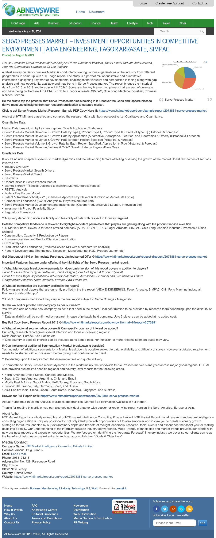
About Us (10, 518)
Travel (166, 23)
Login (143, 3)
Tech (150, 23)
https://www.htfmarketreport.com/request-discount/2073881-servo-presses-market (151, 256)
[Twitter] (164, 509)
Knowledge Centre (44, 509)
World (95, 488)
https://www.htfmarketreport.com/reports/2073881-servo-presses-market (89, 395)
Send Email (18, 454)
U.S (88, 488)
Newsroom (97, 12)
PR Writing (80, 522)
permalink (121, 488)
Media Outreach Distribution (92, 518)
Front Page (18, 23)
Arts (36, 23)
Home (80, 12)
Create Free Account (169, 3)
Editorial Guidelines (45, 514)
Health (114, 23)
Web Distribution (84, 514)
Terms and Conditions (47, 518)
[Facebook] (156, 509)
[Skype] (181, 509)
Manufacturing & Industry (56, 488)
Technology (78, 488)
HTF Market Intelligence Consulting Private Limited (59, 446)
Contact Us (200, 3)
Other (182, 23)
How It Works (13, 509)
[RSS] (189, 509)
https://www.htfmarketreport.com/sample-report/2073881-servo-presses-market (153, 110)
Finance (95, 23)
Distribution (81, 509)
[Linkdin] (172, 509)
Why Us (9, 514)
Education (75, 23)
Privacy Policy (41, 522)
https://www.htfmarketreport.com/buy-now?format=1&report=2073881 (109, 322)
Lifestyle (132, 23)
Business (53, 23)
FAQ (35, 505)
